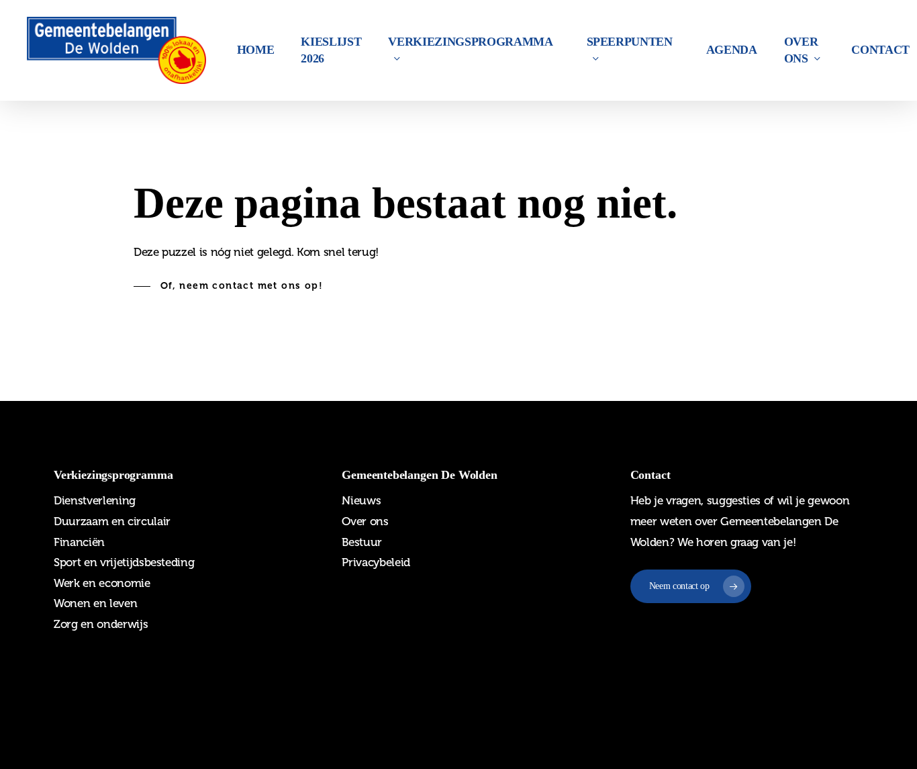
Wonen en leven (95, 603)
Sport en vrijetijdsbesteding (124, 562)
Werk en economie (102, 583)
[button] (228, 286)
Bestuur (362, 542)
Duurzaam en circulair (112, 521)
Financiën (79, 542)
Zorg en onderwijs (101, 624)
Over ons (365, 521)
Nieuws (361, 500)
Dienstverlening (95, 500)
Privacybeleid (376, 562)
